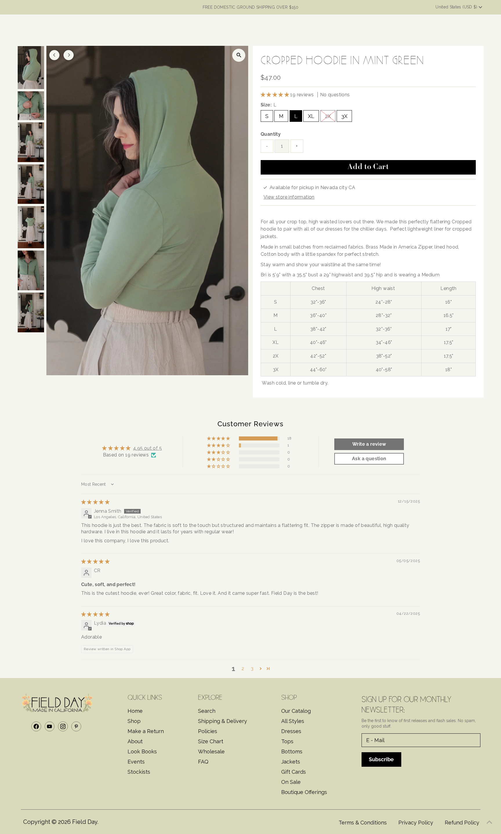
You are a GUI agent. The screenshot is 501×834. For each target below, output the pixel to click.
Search (206, 711)
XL (311, 116)
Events (136, 762)
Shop (134, 721)
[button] (275, 94)
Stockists (139, 772)
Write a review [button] (369, 444)
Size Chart (210, 741)
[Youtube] (50, 726)
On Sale (291, 782)
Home (135, 711)
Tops (287, 741)
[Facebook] (36, 726)
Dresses (291, 731)
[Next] (68, 55)
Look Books (142, 751)
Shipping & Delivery (222, 721)
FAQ (203, 762)
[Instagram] (63, 726)
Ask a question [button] (369, 458)
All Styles (292, 721)
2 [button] (243, 668)
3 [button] (252, 668)
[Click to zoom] (238, 55)
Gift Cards (293, 772)
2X (328, 116)
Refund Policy (462, 823)
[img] (95, 502)
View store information (289, 197)
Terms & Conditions (363, 823)
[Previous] (54, 55)
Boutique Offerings (304, 792)
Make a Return (146, 731)
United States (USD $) (457, 7)
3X (344, 116)
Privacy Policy (415, 823)
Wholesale (211, 751)
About (135, 741)
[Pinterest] (76, 726)
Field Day (84, 821)
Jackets (290, 762)
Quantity (271, 134)
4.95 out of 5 (147, 448)
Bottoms (291, 751)
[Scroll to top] (489, 822)
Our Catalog (296, 711)
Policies (207, 731)
